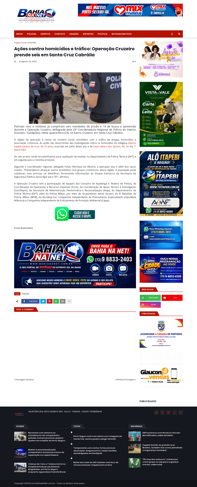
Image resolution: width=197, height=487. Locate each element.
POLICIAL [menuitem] (31, 33)
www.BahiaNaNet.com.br (43, 483)
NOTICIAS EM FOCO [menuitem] (122, 33)
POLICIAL (32, 42)
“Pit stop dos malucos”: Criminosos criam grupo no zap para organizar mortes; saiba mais (160, 462)
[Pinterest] (49, 301)
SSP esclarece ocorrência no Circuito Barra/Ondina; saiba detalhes (161, 434)
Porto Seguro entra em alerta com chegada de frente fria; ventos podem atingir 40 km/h (97, 437)
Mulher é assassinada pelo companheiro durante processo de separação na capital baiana (46, 452)
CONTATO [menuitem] (60, 33)
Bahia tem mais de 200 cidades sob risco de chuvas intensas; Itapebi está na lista (95, 463)
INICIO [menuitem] (19, 33)
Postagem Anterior (25, 379)
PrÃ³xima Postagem (125, 379)
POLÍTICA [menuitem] (102, 33)
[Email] (62, 301)
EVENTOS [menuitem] (45, 33)
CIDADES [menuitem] (74, 33)
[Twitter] (43, 301)
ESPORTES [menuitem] (88, 33)
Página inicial (20, 42)
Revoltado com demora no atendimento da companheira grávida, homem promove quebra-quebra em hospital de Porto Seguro (46, 437)
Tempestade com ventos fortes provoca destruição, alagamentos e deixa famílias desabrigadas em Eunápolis (95, 451)
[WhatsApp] (56, 301)
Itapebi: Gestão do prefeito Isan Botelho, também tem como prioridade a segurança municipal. (162, 448)
